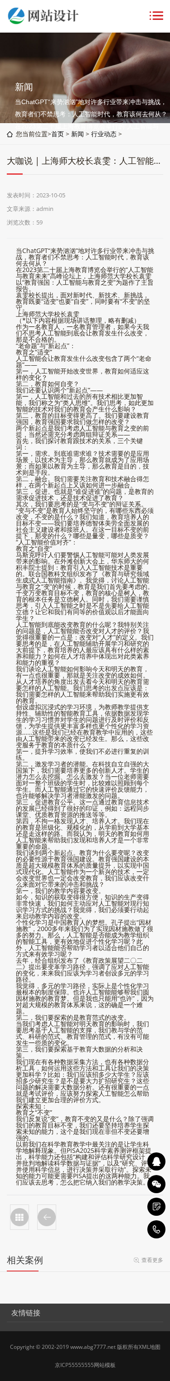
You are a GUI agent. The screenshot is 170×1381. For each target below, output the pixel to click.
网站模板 (105, 1365)
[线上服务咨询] (156, 1161)
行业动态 (104, 133)
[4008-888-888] (156, 1229)
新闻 (77, 133)
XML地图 (149, 1347)
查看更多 (152, 1260)
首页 (57, 133)
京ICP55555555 (74, 1365)
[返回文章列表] (19, 1217)
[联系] (156, 1207)
